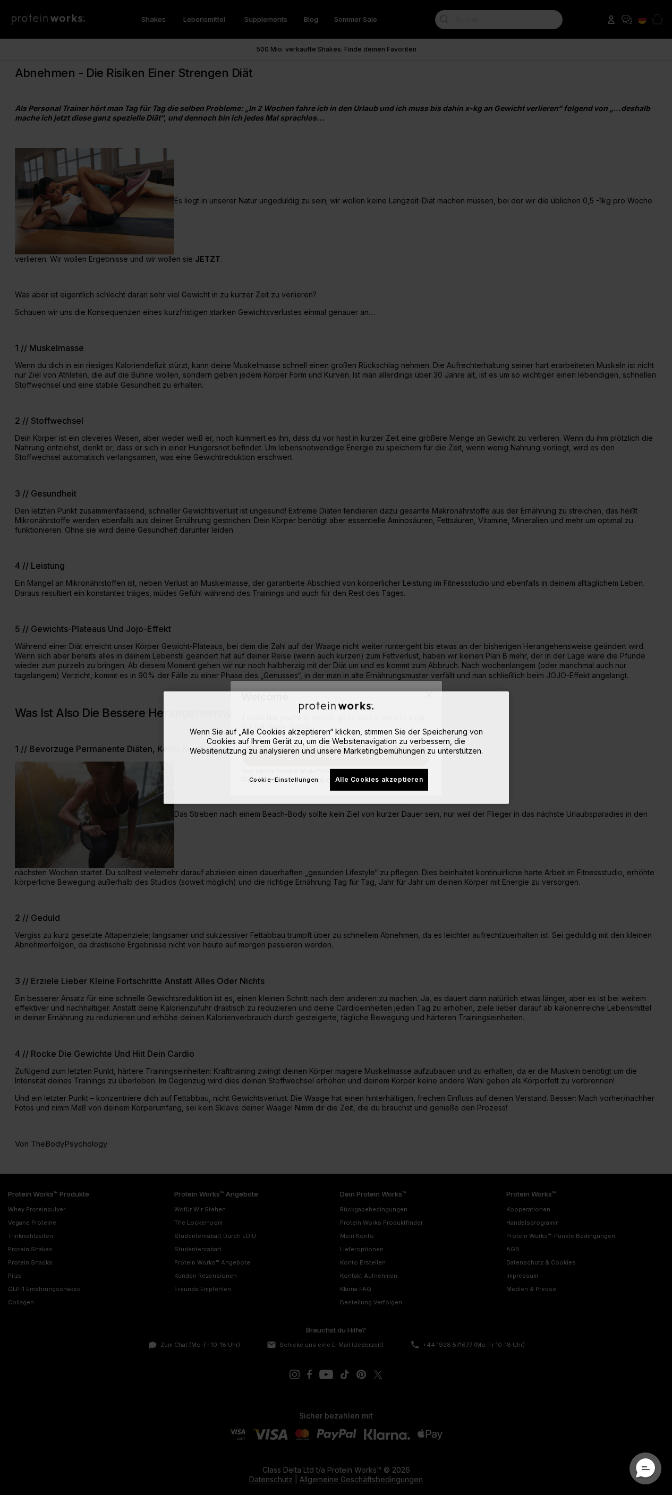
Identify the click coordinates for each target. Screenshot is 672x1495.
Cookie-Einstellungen (284, 779)
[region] (336, 747)
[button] (645, 1468)
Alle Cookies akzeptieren (379, 779)
